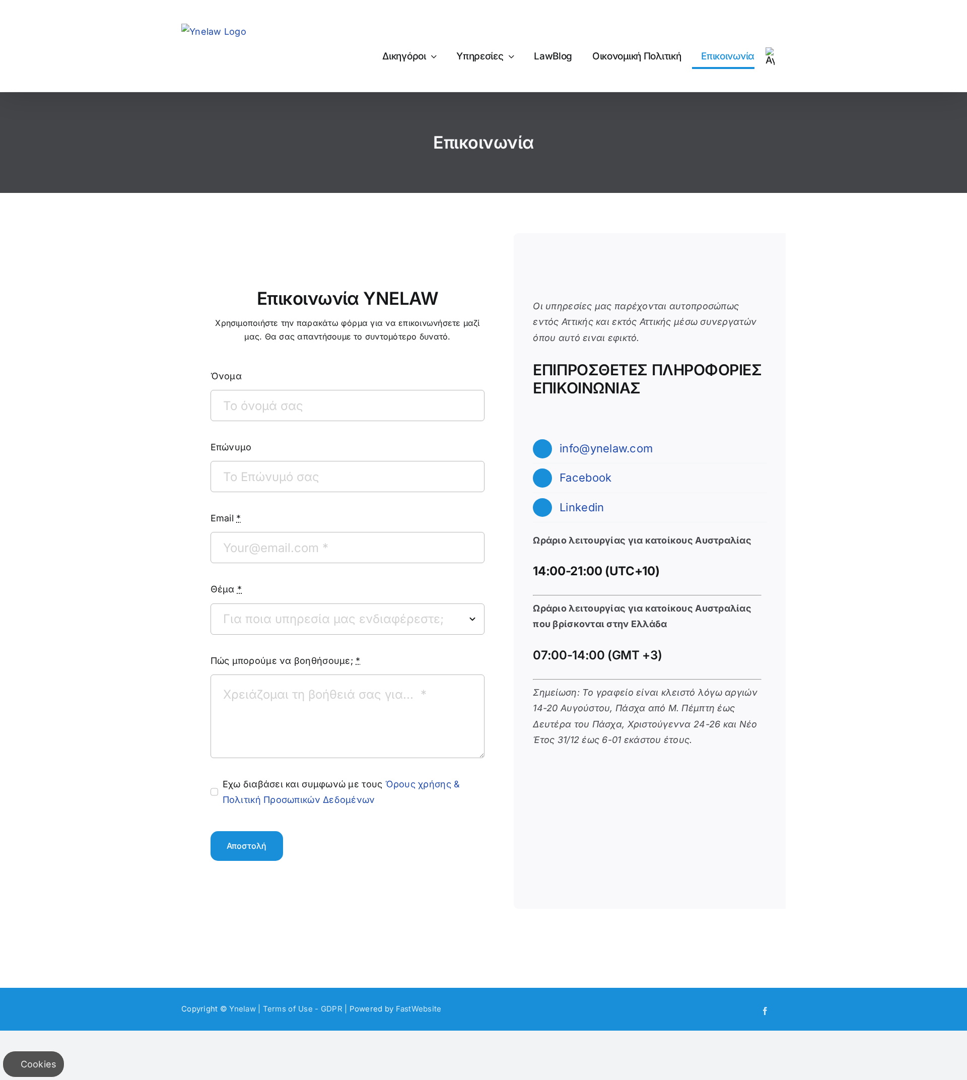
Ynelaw (242, 1009)
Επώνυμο (231, 447)
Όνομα (226, 376)
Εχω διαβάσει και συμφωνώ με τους (341, 792)
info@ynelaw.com (606, 448)
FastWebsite (419, 1009)
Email (226, 518)
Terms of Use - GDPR (302, 1009)
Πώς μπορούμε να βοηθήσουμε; (286, 660)
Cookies (37, 1064)
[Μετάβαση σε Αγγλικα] (770, 56)
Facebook (585, 477)
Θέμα (226, 589)
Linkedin (582, 507)
